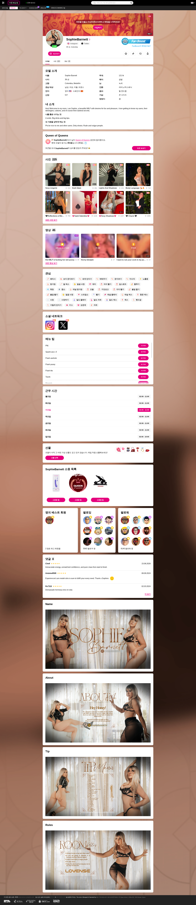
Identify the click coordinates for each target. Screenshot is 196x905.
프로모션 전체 (33, 8)
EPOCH (52, 897)
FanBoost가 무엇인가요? (141, 46)
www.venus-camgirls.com (26, 897)
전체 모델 (5, 8)
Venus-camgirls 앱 (58, 8)
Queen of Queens (83, 140)
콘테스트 (43, 8)
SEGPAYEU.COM (61, 897)
